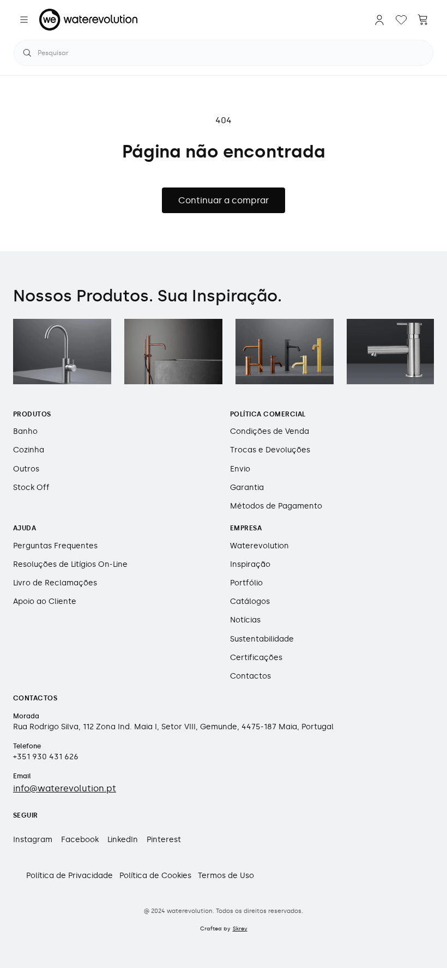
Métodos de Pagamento (276, 506)
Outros (26, 469)
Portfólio (246, 583)
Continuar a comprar (223, 200)
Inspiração (250, 564)
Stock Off (31, 487)
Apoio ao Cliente (44, 601)
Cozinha (28, 450)
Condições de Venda (269, 431)
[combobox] (223, 53)
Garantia (247, 487)
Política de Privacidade (69, 875)
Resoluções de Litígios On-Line (70, 564)
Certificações (256, 657)
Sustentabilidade (262, 639)
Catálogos (250, 601)
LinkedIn (122, 839)
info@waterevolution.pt (64, 788)
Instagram (32, 839)
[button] (24, 20)
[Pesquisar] (27, 53)
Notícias (245, 620)
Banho (25, 431)
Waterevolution (259, 545)
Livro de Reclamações (55, 583)
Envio (240, 469)
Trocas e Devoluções (270, 450)
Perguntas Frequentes (55, 545)
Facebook (80, 839)
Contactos (250, 676)
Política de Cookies (155, 875)
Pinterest (164, 839)
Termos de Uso (226, 875)
